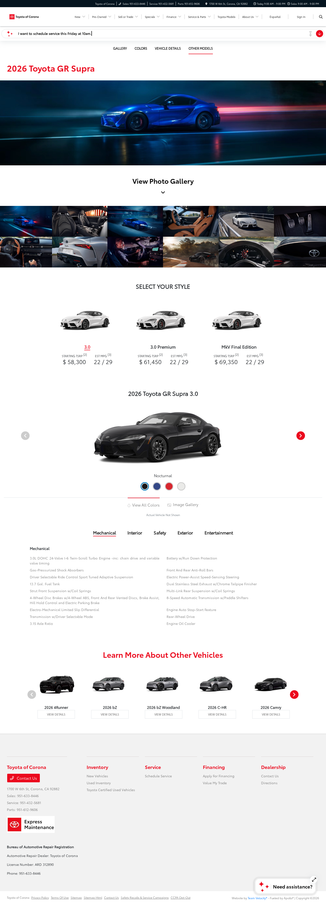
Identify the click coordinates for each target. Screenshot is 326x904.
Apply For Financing (218, 775)
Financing (214, 766)
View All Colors (145, 504)
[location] (206, 3)
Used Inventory (99, 782)
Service (153, 766)
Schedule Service (158, 775)
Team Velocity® (257, 898)
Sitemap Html (93, 897)
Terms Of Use (60, 897)
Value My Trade (215, 782)
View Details (56, 714)
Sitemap (76, 897)
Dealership (273, 766)
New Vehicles (97, 775)
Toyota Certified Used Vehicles (111, 789)
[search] (321, 17)
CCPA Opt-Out (180, 897)
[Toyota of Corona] (28, 16)
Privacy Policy (40, 897)
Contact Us (26, 778)
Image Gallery (185, 504)
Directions (269, 782)
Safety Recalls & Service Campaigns (145, 897)
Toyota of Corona (18, 897)
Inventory (97, 766)
